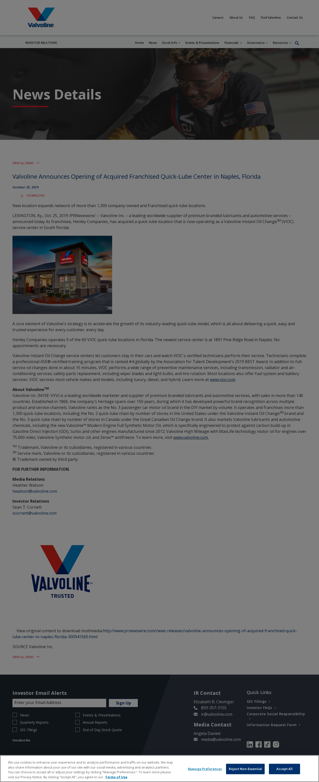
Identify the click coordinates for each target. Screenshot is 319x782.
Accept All (284, 769)
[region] (159, 768)
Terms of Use (116, 777)
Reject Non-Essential (245, 769)
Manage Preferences (205, 769)
